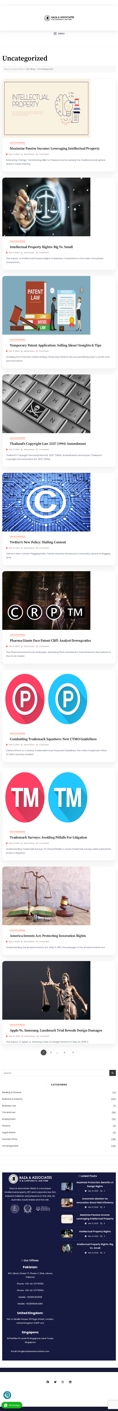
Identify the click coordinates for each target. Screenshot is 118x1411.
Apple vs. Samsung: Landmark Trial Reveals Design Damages (56, 1030)
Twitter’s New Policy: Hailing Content (38, 542)
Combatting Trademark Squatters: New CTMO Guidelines (53, 739)
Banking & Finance (11, 1092)
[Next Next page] (73, 1052)
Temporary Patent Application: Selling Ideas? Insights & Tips (55, 345)
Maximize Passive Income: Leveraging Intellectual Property (55, 148)
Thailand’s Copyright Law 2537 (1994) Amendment (48, 444)
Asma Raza (29, 154)
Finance (6, 1125)
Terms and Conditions (79, 1394)
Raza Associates (40, 1394)
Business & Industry (12, 1098)
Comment (44, 154)
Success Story (9, 1139)
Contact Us (99, 1394)
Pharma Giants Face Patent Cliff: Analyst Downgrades (50, 640)
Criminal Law (8, 1112)
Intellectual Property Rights (95, 1231)
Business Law (9, 1105)
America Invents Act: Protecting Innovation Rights (48, 936)
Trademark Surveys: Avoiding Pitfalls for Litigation (48, 837)
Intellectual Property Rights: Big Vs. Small (41, 247)
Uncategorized (17, 142)
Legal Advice (9, 1132)
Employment (9, 1119)
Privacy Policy (57, 1394)
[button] (59, 33)
